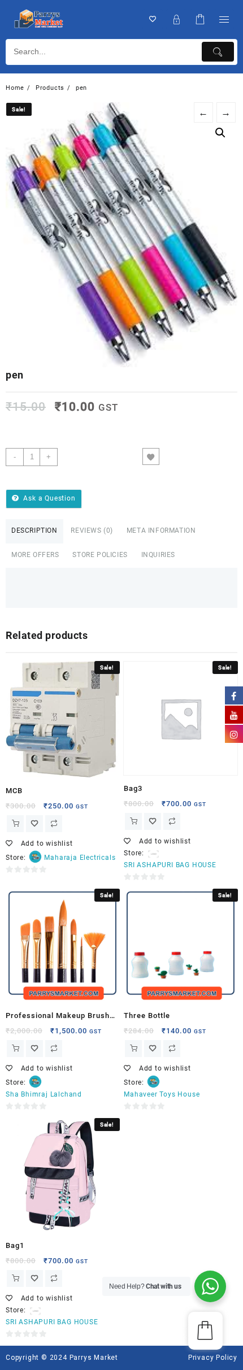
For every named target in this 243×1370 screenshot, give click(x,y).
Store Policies (99, 555)
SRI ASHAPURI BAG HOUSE (170, 865)
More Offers (35, 555)
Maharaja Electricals (79, 858)
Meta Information (161, 530)
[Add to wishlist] (150, 456)
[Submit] (218, 52)
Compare (173, 456)
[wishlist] (34, 823)
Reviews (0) (92, 530)
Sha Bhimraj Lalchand (44, 1094)
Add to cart (100, 456)
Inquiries (158, 555)
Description (34, 530)
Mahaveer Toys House (161, 1094)
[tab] (34, 531)
